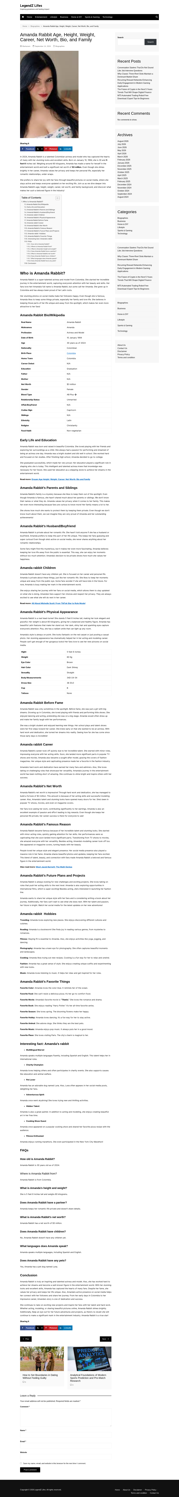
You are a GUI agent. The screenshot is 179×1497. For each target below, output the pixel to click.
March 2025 (123, 178)
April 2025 (122, 175)
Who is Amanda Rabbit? (33, 202)
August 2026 (123, 141)
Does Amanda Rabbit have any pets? (43, 261)
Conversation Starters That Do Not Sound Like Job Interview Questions (135, 249)
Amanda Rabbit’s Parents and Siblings (41, 210)
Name (23, 1430)
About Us (122, 345)
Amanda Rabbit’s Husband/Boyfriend (41, 212)
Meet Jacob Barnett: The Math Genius (54, 867)
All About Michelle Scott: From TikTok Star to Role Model (58, 603)
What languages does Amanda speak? (44, 258)
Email (23, 1441)
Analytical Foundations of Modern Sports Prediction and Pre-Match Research (88, 1378)
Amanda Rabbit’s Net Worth (37, 225)
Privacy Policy (124, 354)
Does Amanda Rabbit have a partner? (43, 251)
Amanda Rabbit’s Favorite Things (40, 236)
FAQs (30, 241)
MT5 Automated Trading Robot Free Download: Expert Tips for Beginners (133, 287)
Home (29, 17)
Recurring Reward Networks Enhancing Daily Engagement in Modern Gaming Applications (135, 83)
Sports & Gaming (92, 17)
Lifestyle (53, 17)
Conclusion (32, 263)
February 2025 (124, 181)
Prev (27, 1339)
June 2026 (122, 147)
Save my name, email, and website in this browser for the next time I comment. (54, 1463)
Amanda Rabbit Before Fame (37, 220)
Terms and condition (126, 357)
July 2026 (122, 144)
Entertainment (41, 17)
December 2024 (124, 185)
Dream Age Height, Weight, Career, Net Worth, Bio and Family (61, 479)
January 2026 (123, 163)
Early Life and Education (36, 207)
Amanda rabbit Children (36, 215)
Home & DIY (76, 17)
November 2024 (124, 188)
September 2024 (125, 194)
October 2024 (123, 191)
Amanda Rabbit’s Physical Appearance (41, 217)
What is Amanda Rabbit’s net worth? (43, 253)
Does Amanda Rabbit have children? (43, 256)
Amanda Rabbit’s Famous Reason (40, 228)
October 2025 (123, 172)
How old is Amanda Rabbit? (40, 244)
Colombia (71, 353)
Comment (25, 1407)
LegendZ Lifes (31, 6)
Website (23, 1452)
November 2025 (124, 169)
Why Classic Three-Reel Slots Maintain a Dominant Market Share (135, 258)
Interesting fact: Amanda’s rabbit (40, 239)
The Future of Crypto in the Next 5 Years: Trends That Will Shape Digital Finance (135, 278)
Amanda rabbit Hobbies (37, 233)
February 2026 (124, 160)
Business (64, 17)
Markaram (26, 46)
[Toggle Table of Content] (56, 198)
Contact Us (122, 348)
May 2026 (122, 150)
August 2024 (123, 197)
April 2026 (122, 154)
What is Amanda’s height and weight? (43, 249)
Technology (108, 17)
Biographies (60, 46)
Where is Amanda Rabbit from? (41, 246)
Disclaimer (122, 351)
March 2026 (123, 157)
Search (120, 37)
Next (104, 1339)
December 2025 (124, 166)
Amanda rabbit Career (35, 223)
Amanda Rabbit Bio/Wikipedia (38, 204)
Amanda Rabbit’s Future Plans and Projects (43, 231)
